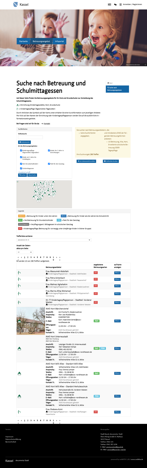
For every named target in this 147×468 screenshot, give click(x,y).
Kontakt (47, 124)
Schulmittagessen (28, 168)
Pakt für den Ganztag (57, 164)
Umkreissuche (25, 142)
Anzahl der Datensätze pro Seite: (23, 247)
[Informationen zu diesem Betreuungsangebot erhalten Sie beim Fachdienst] (19, 273)
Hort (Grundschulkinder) (30, 164)
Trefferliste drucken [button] (112, 161)
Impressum (9, 437)
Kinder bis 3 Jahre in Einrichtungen (57, 151)
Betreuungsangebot (41, 41)
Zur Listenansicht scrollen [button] (87, 161)
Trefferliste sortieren (24, 236)
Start (110, 83)
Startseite (23, 41)
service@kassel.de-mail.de (116, 449)
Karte (118, 272)
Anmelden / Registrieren (132, 4)
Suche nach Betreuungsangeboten (114, 89)
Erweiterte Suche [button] (24, 172)
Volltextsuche (22, 134)
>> (59, 258)
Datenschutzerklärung (13, 439)
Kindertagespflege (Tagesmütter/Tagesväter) (30, 151)
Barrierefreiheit (11, 442)
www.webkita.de (137, 459)
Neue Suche (32, 175)
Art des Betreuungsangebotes (27, 146)
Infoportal (59, 41)
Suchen (23, 175)
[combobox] (54, 240)
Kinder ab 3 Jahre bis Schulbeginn (29, 158)
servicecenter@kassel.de (114, 447)
